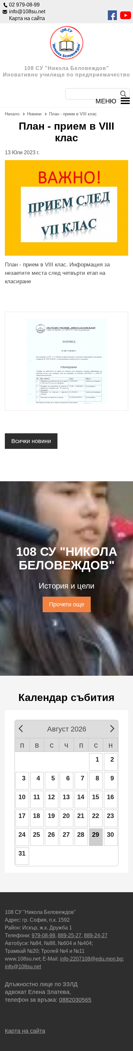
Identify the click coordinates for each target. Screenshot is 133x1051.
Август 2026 (66, 728)
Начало (12, 113)
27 (66, 834)
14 (80, 796)
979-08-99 (43, 935)
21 (80, 815)
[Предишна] (23, 727)
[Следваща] (110, 727)
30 (110, 834)
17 (22, 815)
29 (95, 834)
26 (51, 834)
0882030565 (75, 1000)
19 (51, 815)
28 (80, 834)
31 (22, 853)
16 (110, 796)
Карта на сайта (27, 18)
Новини (34, 113)
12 (51, 796)
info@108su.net (27, 11)
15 (95, 796)
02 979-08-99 (24, 4)
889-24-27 (95, 935)
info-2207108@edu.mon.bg (91, 959)
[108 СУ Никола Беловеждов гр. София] (66, 43)
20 (66, 815)
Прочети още (66, 604)
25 (36, 834)
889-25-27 (69, 935)
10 (22, 796)
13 (66, 796)
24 (22, 834)
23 (110, 815)
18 (36, 815)
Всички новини (31, 441)
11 (36, 796)
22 (95, 815)
